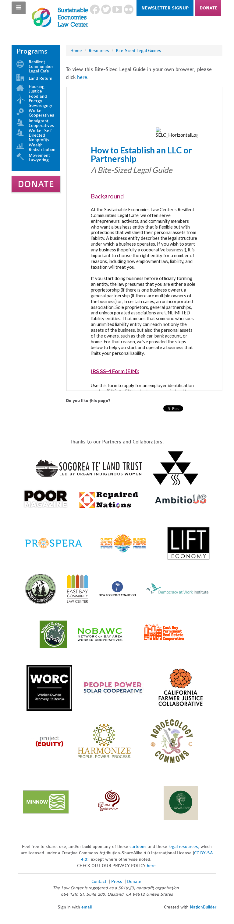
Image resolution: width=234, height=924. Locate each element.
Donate (209, 8)
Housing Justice (36, 89)
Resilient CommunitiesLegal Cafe (41, 66)
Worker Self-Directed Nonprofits (41, 135)
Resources (99, 50)
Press (117, 881)
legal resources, (184, 846)
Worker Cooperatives (41, 113)
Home (76, 50)
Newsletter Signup (165, 8)
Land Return (40, 78)
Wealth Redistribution (42, 147)
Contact (98, 881)
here (82, 77)
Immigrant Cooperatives (41, 123)
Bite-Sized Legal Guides (138, 50)
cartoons (138, 846)
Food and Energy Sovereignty (40, 101)
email (86, 907)
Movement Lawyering (39, 158)
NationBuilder (203, 907)
